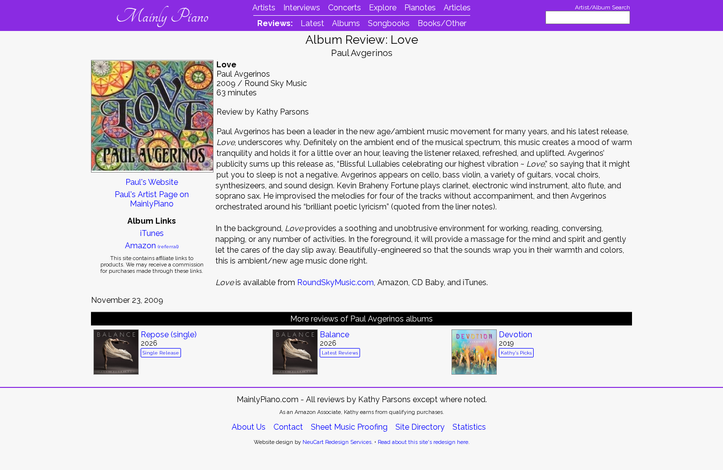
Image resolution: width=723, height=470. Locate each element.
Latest (312, 23)
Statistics (469, 427)
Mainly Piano (162, 16)
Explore (382, 7)
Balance (334, 334)
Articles (457, 7)
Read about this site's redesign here (423, 442)
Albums (346, 23)
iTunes (152, 233)
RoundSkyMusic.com (335, 282)
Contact (288, 427)
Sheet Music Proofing (349, 427)
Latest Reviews (340, 352)
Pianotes (420, 7)
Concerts (344, 7)
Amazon (152, 245)
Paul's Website (151, 182)
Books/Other (442, 23)
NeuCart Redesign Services (336, 442)
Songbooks (389, 23)
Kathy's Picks (516, 352)
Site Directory (420, 427)
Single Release (161, 352)
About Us (249, 427)
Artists (263, 7)
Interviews (301, 7)
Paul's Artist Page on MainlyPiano (152, 199)
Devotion (515, 334)
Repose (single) (169, 334)
